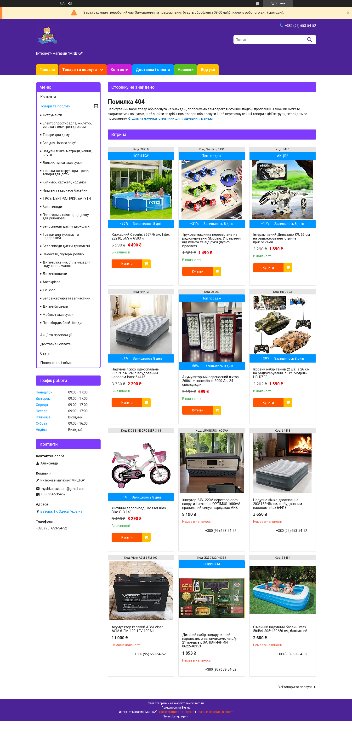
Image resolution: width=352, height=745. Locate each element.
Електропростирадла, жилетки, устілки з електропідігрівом (67, 125)
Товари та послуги (79, 69)
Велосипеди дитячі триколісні (66, 246)
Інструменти (52, 115)
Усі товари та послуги (295, 687)
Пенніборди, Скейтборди (62, 323)
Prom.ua (198, 703)
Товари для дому (56, 135)
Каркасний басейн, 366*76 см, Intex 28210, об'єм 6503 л (141, 236)
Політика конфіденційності (215, 712)
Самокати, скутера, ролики (64, 254)
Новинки (185, 69)
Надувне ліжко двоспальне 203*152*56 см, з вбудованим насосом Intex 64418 (277, 504)
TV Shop (49, 290)
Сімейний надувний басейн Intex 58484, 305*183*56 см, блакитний (280, 629)
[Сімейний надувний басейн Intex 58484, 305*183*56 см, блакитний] (283, 590)
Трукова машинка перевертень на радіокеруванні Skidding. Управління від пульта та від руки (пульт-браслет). (211, 240)
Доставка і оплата (153, 69)
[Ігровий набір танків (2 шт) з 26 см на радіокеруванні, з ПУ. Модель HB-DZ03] (283, 324)
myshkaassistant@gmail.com (63, 489)
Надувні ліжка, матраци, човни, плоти (67, 152)
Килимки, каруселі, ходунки (64, 182)
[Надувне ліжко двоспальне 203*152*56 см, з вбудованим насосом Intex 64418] (283, 463)
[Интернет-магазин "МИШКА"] (48, 35)
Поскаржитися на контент (176, 712)
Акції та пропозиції (56, 335)
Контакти (119, 69)
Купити (127, 264)
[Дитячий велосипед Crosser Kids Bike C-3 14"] (141, 463)
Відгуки (208, 69)
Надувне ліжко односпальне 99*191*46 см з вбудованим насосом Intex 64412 (135, 373)
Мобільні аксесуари (58, 315)
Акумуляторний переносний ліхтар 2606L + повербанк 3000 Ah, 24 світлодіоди (210, 381)
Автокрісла (51, 282)
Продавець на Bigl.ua (176, 707)
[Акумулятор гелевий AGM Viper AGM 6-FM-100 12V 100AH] (141, 590)
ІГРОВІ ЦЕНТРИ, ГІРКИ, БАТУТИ (67, 198)
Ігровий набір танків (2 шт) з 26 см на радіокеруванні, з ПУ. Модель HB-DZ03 (281, 373)
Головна (47, 69)
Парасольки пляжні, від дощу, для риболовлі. (66, 216)
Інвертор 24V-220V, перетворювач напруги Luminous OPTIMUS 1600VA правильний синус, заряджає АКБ (211, 504)
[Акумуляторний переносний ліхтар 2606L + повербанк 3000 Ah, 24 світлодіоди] (212, 332)
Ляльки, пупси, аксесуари (63, 162)
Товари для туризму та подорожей (61, 236)
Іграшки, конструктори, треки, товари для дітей (66, 172)
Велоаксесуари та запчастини (66, 298)
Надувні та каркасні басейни (65, 190)
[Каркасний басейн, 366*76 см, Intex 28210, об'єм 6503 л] (141, 190)
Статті (45, 353)
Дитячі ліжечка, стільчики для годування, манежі (172, 118)
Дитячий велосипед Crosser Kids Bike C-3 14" (139, 510)
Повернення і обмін (56, 363)
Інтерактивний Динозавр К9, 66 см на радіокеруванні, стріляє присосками (281, 238)
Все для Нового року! (59, 143)
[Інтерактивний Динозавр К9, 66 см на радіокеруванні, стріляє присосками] (283, 190)
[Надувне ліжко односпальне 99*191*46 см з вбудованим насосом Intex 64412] (141, 324)
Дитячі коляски (55, 274)
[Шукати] (309, 39)
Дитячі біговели (55, 306)
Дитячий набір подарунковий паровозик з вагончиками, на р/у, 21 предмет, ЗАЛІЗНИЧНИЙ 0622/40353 (209, 640)
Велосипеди (52, 207)
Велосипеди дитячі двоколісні (66, 226)
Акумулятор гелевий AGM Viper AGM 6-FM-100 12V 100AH (137, 629)
